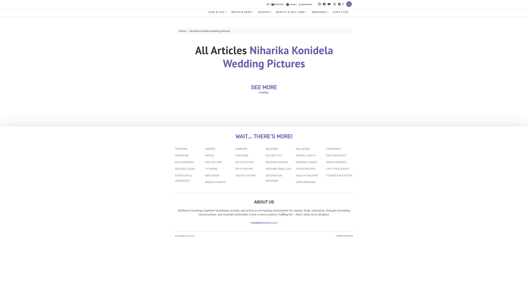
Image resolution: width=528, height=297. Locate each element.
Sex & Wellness (185, 168)
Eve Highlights (336, 155)
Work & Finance (336, 162)
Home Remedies (306, 182)
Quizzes (263, 12)
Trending (181, 148)
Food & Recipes (305, 168)
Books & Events (215, 182)
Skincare (241, 148)
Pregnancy (333, 148)
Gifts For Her (244, 162)
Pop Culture (213, 162)
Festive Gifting (245, 175)
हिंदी (268, 4)
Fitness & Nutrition (339, 175)
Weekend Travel (306, 162)
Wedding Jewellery (279, 168)
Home (182, 31)
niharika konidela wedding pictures (209, 31)
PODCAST (279, 4)
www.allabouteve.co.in (185, 236)
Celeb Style (274, 155)
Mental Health (306, 155)
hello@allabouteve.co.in (264, 222)
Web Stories (306, 4)
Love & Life (216, 12)
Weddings (319, 12)
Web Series (212, 175)
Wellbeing (303, 148)
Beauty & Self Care (290, 12)
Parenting (182, 155)
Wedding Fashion (277, 162)
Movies (209, 155)
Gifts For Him (244, 168)
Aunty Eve (340, 12)
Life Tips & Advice (337, 168)
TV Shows (211, 168)
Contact (293, 4)
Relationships (184, 162)
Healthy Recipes (307, 175)
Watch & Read (241, 12)
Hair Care (241, 155)
